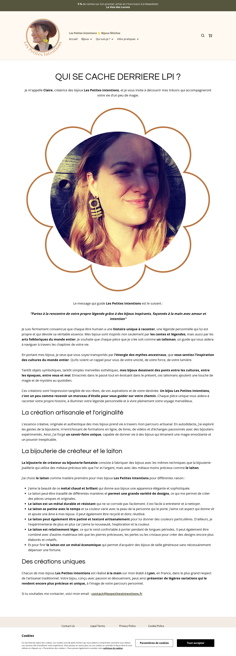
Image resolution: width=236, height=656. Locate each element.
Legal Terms (97, 626)
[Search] (203, 35)
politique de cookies (113, 648)
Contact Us (68, 626)
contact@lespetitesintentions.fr (116, 593)
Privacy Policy (127, 626)
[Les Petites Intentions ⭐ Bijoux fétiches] (43, 35)
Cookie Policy (156, 626)
